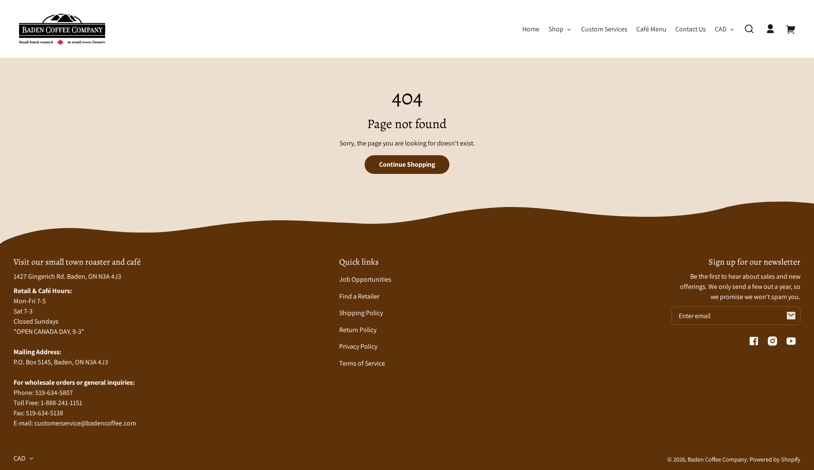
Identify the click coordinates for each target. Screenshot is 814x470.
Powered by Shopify (775, 459)
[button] (749, 29)
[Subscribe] (791, 315)
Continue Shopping (407, 164)
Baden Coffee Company (717, 459)
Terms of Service (362, 363)
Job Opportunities (365, 279)
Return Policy (357, 329)
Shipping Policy (361, 312)
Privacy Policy (358, 346)
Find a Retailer (359, 296)
